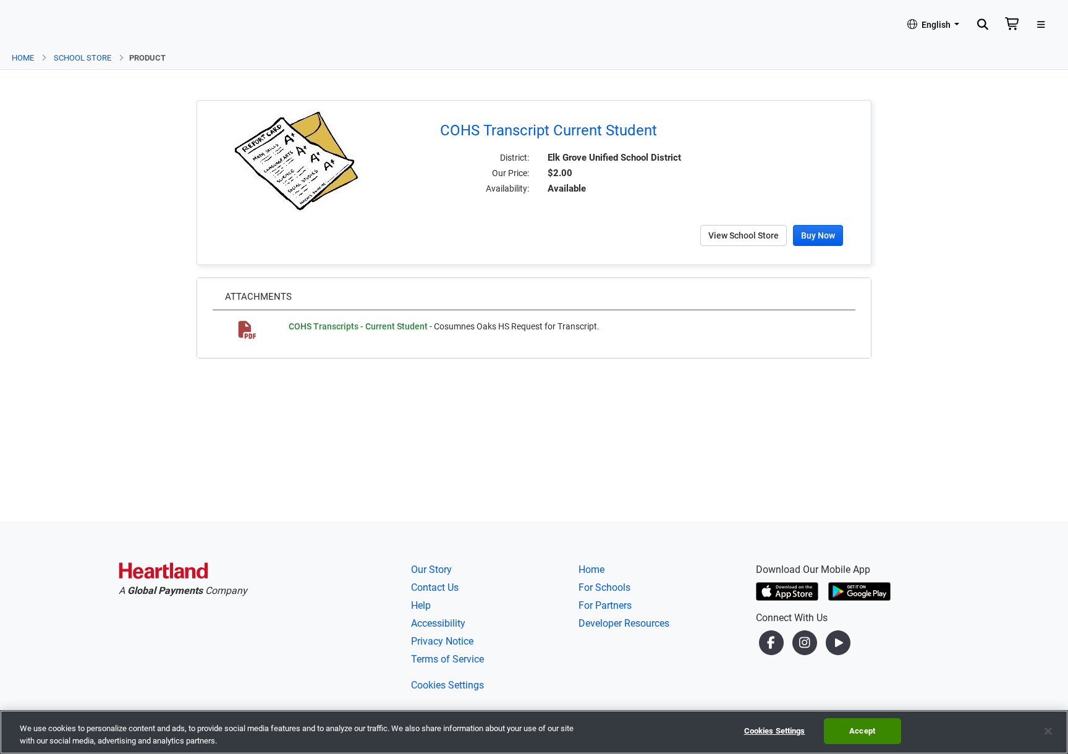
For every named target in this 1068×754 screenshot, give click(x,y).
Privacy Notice (442, 641)
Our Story (431, 569)
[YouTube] (838, 642)
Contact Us (435, 587)
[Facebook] (772, 642)
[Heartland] (163, 572)
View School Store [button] (743, 235)
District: (514, 158)
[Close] (1048, 731)
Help (421, 605)
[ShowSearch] (982, 25)
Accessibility (438, 623)
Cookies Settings (447, 685)
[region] (534, 732)
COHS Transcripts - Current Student (358, 326)
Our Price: (510, 173)
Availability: (507, 188)
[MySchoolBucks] (44, 25)
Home (23, 57)
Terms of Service (447, 659)
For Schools (604, 587)
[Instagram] (806, 642)
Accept (862, 730)
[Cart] (1012, 25)
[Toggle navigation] (1041, 25)
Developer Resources (623, 623)
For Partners (605, 605)
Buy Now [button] (818, 235)
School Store (82, 57)
